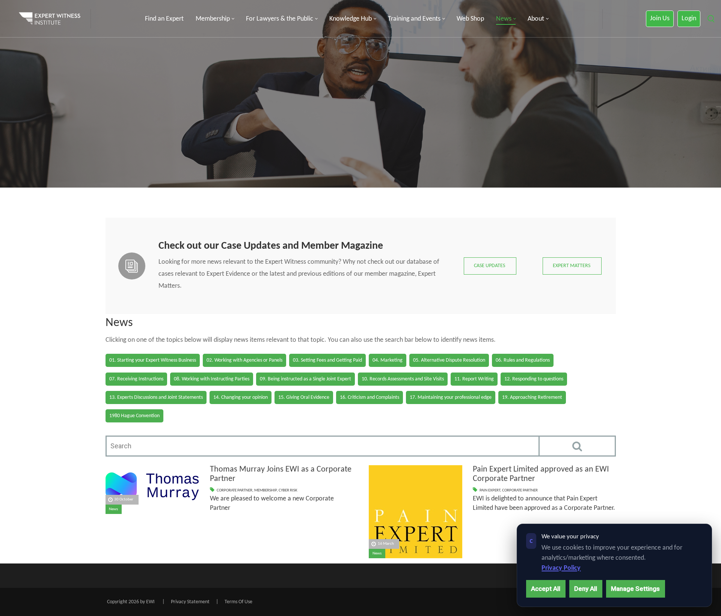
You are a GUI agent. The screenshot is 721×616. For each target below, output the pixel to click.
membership (265, 490)
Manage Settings (635, 588)
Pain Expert (490, 490)
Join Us (660, 18)
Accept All (545, 588)
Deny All (585, 588)
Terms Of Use (238, 602)
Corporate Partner (234, 490)
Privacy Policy (561, 568)
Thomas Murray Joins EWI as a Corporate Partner (280, 474)
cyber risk (288, 490)
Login (689, 18)
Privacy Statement (190, 602)
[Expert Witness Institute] (49, 19)
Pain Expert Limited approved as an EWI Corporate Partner (541, 474)
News (113, 509)
